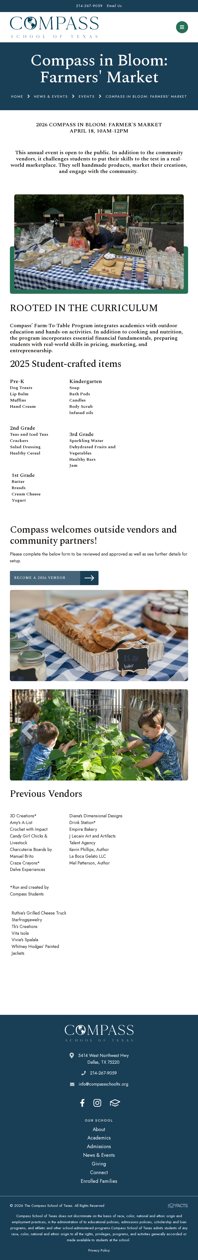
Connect (99, 1172)
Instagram (97, 1103)
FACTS (115, 1103)
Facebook (82, 1103)
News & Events (99, 1155)
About (99, 1129)
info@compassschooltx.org (103, 1084)
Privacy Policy (99, 1250)
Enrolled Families (99, 1181)
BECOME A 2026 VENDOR (45, 577)
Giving (99, 1163)
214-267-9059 (89, 5)
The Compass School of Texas (54, 27)
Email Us (114, 5)
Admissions (99, 1146)
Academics (99, 1137)
